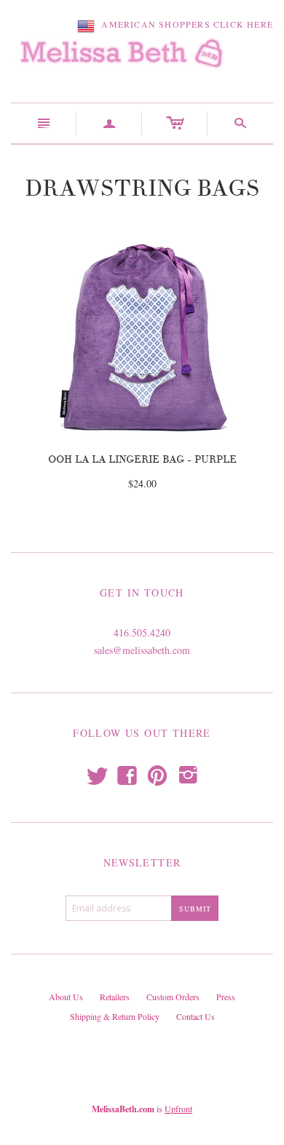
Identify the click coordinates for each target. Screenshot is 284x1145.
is (142, 1108)
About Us (66, 996)
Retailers (115, 996)
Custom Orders (173, 996)
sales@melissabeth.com (142, 650)
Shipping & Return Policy (114, 1016)
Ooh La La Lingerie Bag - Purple (142, 459)
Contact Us (195, 1016)
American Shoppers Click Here (184, 24)
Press (225, 996)
